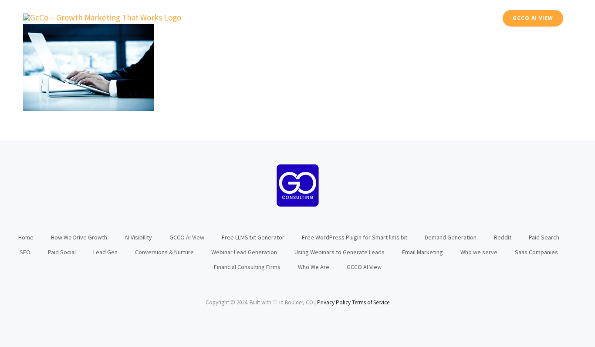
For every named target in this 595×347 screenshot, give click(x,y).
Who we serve (478, 252)
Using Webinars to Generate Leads (339, 252)
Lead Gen (105, 252)
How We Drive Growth (79, 237)
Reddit (502, 237)
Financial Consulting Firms (247, 267)
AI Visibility (138, 237)
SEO (25, 252)
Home (26, 237)
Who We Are (313, 267)
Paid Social (62, 252)
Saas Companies (536, 252)
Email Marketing (422, 252)
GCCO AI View (186, 237)
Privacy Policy (334, 302)
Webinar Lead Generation (244, 252)
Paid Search (544, 237)
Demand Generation (451, 237)
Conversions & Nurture (164, 252)
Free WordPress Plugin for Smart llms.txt (354, 237)
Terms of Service (370, 302)
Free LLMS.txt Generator (253, 237)
